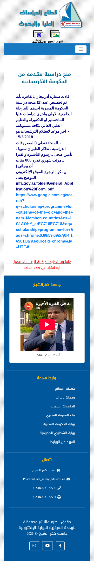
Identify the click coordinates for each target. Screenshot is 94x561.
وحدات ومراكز (65, 397)
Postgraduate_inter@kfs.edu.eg (45, 479)
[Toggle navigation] (81, 49)
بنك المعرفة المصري (60, 415)
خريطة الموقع (65, 388)
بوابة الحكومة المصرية (59, 424)
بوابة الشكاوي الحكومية (57, 433)
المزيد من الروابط (62, 442)
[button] (60, 545)
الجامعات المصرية (62, 406)
